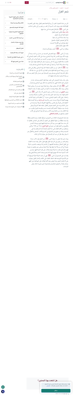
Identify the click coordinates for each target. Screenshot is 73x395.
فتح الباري (45, 126)
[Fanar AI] (3, 391)
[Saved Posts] (6, 2)
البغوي (63, 92)
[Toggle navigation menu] (67, 2)
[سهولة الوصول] (8, 2)
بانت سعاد (65, 32)
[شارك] (3, 387)
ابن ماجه (41, 100)
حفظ (64, 19)
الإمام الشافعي (53, 113)
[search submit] (27, 2)
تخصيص (48, 386)
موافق (55, 391)
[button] (43, 19)
